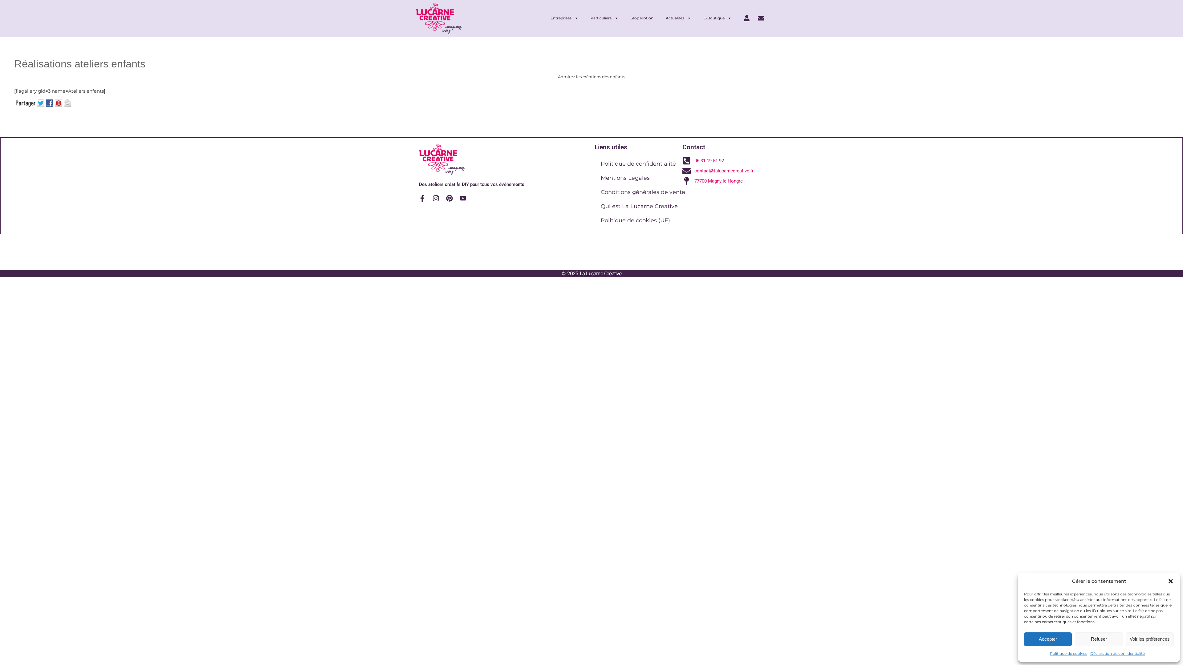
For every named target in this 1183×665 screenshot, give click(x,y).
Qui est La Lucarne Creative (639, 206)
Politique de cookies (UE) (635, 220)
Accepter (1048, 639)
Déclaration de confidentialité (1117, 653)
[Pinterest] (449, 198)
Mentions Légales (625, 178)
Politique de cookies (1068, 653)
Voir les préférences (1150, 639)
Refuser (1099, 639)
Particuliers (601, 18)
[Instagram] (436, 198)
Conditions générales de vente (643, 192)
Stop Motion (642, 18)
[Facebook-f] (422, 198)
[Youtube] (463, 198)
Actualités (675, 18)
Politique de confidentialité (638, 163)
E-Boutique (714, 18)
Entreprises (561, 18)
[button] (1171, 581)
